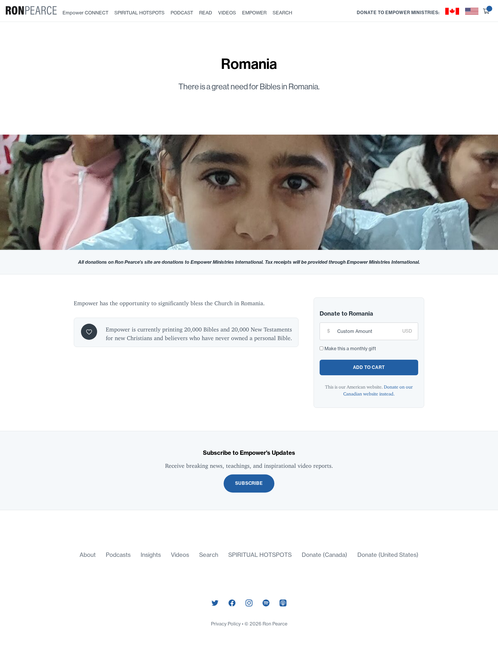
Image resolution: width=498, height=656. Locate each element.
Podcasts (118, 554)
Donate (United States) (387, 554)
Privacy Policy (226, 624)
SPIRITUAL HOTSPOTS (139, 13)
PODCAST (182, 13)
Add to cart (369, 367)
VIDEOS (227, 13)
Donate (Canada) (324, 554)
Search (208, 554)
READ (205, 13)
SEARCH (282, 13)
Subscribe (249, 483)
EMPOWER (254, 13)
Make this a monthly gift (350, 348)
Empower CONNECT (85, 13)
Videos (180, 554)
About (88, 554)
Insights (151, 554)
